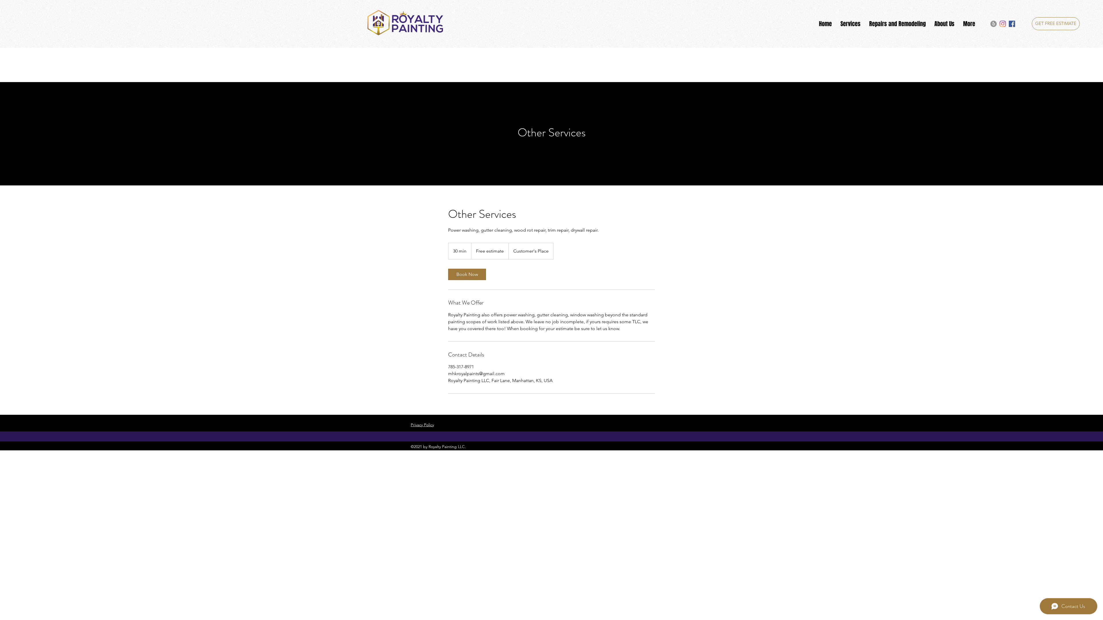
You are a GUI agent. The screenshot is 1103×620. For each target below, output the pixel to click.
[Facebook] (1012, 24)
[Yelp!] (993, 24)
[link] (467, 274)
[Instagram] (1003, 24)
